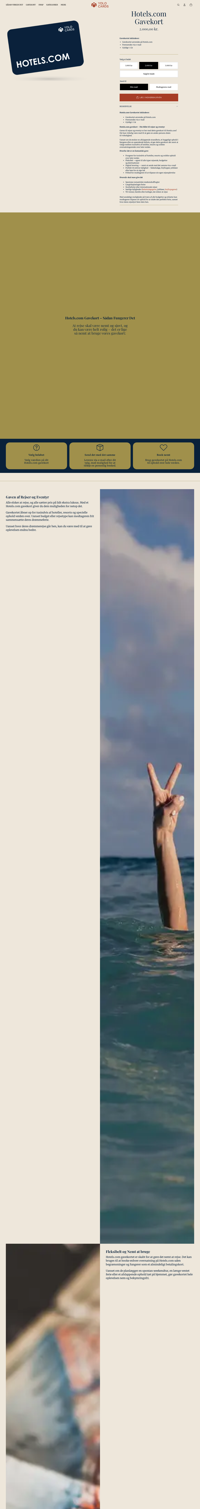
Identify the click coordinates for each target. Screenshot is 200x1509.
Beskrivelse (126, 106)
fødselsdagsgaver (149, 189)
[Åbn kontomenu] (184, 5)
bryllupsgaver (170, 189)
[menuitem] (63, 5)
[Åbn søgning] (178, 5)
